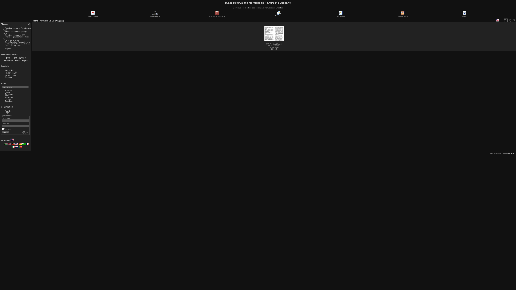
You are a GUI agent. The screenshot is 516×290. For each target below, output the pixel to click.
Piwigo (499, 153)
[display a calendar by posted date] (514, 20)
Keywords (8, 90)
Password (5, 124)
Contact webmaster (509, 153)
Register (8, 111)
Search (7, 92)
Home (35, 21)
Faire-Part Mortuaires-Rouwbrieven (18, 28)
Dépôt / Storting (10, 45)
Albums (4, 24)
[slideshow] (510, 20)
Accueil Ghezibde (93, 16)
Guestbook (9, 101)
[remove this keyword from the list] (60, 21)
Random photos (11, 72)
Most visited (9, 70)
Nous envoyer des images (217, 16)
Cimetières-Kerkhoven (13, 35)
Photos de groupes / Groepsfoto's (17, 37)
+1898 (7, 58)
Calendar (8, 77)
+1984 (14, 58)
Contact (8, 99)
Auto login (7, 129)
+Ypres (25, 60)
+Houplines (9, 60)
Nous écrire (278, 16)
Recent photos (10, 74)
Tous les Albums (155, 16)
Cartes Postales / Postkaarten (15, 42)
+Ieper (18, 60)
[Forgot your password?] (26, 133)
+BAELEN (22, 58)
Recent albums (10, 75)
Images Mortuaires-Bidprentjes (16, 31)
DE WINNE (54, 21)
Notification (9, 97)
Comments (9, 94)
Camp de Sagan (11, 40)
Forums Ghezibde (402, 16)
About (7, 96)
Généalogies (341, 16)
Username (6, 118)
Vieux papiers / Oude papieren (16, 44)
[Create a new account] (23, 133)
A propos (464, 16)
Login (7, 113)
